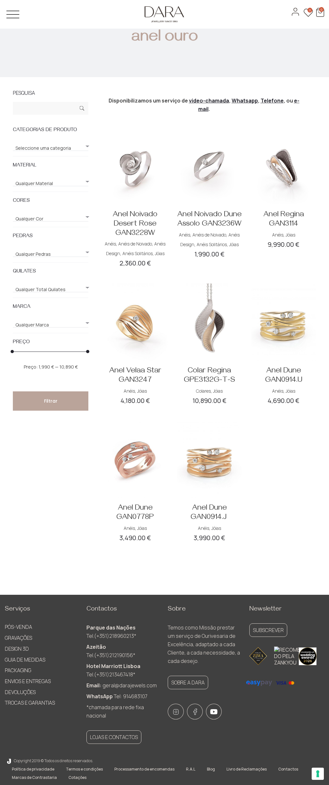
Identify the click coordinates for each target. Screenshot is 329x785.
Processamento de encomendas (144, 769)
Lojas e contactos (114, 737)
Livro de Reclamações (247, 769)
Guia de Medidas (25, 659)
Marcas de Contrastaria (34, 777)
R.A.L (190, 769)
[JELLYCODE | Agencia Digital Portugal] (9, 760)
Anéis (110, 244)
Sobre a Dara (188, 682)
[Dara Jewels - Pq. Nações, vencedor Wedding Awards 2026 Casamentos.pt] (308, 656)
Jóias (159, 253)
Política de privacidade (33, 769)
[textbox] (50, 148)
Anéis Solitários (137, 253)
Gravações (18, 638)
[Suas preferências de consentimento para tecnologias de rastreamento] (318, 774)
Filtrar (51, 401)
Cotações (77, 777)
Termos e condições (84, 769)
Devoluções (20, 692)
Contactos (288, 769)
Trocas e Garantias (30, 703)
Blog (211, 769)
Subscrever (268, 630)
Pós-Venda (18, 627)
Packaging (18, 670)
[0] (319, 15)
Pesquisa (82, 109)
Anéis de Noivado (135, 244)
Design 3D (17, 649)
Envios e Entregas (28, 681)
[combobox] (50, 145)
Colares (203, 391)
